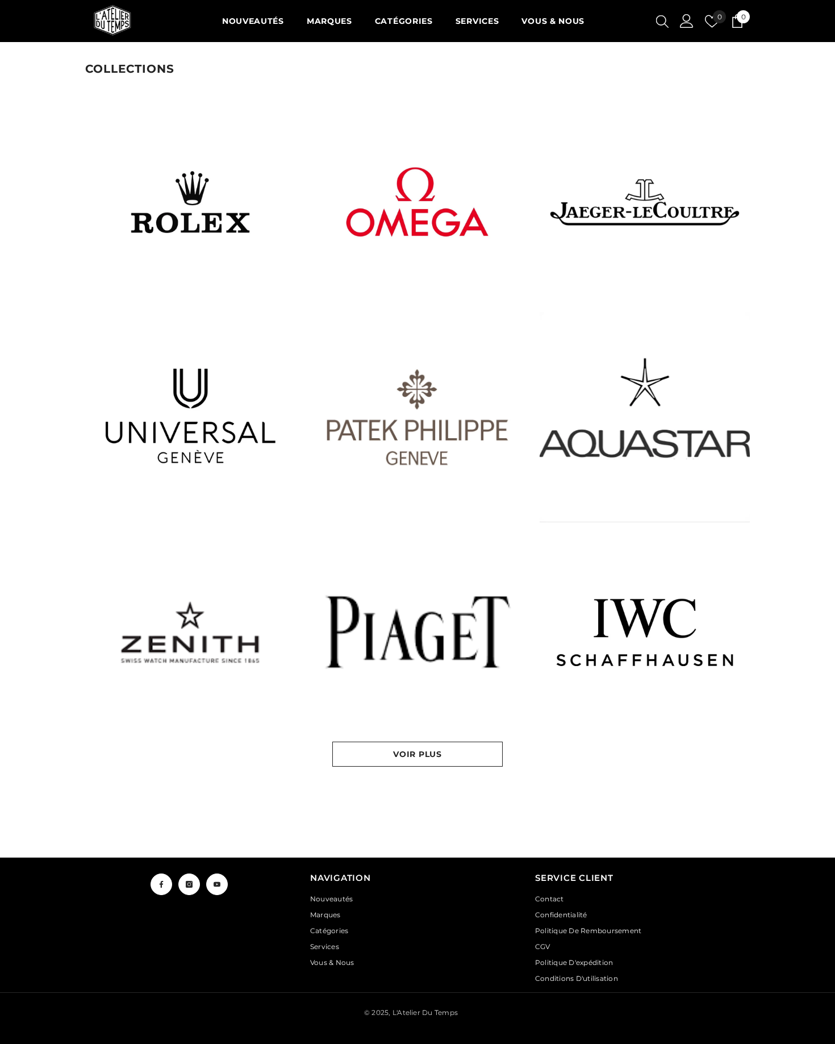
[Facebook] (161, 884)
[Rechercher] (662, 21)
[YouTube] (217, 884)
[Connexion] (687, 21)
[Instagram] (189, 884)
